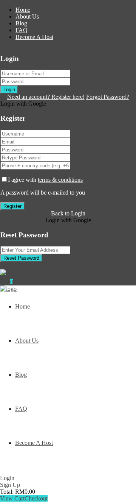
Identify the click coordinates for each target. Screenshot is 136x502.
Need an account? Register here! (46, 97)
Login (9, 89)
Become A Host (34, 37)
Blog (21, 23)
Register (12, 206)
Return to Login (68, 265)
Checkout (36, 498)
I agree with (45, 179)
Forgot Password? (107, 97)
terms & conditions (60, 179)
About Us (27, 16)
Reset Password (21, 258)
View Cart (12, 498)
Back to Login (68, 213)
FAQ (21, 30)
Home (22, 9)
